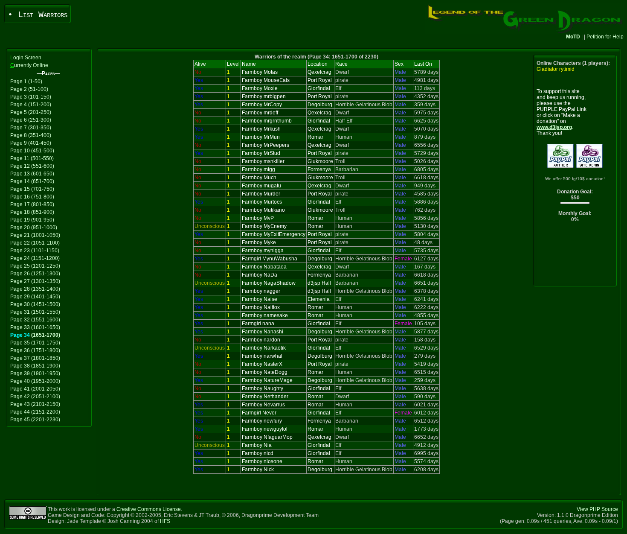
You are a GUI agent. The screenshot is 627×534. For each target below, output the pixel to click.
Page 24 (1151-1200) (35, 258)
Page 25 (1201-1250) (35, 266)
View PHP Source (597, 509)
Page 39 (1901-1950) (35, 373)
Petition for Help (605, 37)
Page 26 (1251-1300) (35, 274)
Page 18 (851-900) (32, 212)
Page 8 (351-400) (30, 135)
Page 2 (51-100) (29, 89)
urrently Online (29, 65)
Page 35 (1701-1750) (35, 343)
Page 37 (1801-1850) (35, 358)
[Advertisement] (575, 256)
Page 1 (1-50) (26, 82)
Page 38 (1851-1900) (35, 366)
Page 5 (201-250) (30, 112)
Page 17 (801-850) (32, 204)
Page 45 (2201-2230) (35, 420)
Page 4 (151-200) (30, 105)
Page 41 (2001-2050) (35, 389)
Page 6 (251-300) (30, 120)
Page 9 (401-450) (30, 143)
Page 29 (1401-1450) (35, 297)
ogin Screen (25, 58)
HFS (165, 521)
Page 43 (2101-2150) (35, 404)
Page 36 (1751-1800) (35, 350)
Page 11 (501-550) (32, 158)
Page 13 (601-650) (32, 174)
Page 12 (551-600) (32, 166)
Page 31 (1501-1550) (35, 312)
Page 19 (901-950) (32, 220)
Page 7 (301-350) (30, 128)
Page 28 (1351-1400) (35, 289)
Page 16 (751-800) (32, 197)
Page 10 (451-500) (32, 151)
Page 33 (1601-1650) (35, 327)
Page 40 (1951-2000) (35, 381)
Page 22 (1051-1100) (35, 243)
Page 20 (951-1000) (33, 228)
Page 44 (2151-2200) (35, 412)
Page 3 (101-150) (30, 97)
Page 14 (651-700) (32, 181)
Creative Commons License (148, 509)
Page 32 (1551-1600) (35, 320)
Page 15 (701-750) (32, 189)
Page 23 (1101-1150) (34, 251)
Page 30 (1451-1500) (35, 304)
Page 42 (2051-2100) (35, 397)
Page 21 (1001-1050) (35, 235)
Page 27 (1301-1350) (35, 281)
